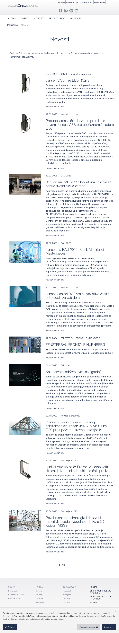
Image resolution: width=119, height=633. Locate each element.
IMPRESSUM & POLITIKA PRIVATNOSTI (101, 598)
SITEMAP (94, 603)
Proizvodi (12, 591)
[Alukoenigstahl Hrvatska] (22, 6)
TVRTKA (39, 587)
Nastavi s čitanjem (55, 106)
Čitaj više (107, 627)
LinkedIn (66, 602)
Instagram (67, 595)
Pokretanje (12, 25)
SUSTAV (12, 587)
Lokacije (39, 598)
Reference (40, 602)
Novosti (39, 595)
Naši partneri (14, 598)
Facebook (67, 591)
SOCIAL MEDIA (69, 587)
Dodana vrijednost (16, 595)
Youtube (66, 598)
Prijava (61, 2)
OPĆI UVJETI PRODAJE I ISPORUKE (101, 592)
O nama (39, 591)
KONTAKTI (94, 587)
